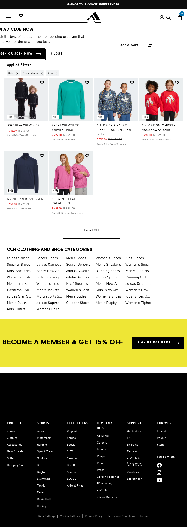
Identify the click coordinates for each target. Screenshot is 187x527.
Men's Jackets (47, 290)
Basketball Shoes (20, 290)
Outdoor (42, 458)
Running (42, 444)
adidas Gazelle (77, 271)
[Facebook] (159, 465)
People (101, 456)
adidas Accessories (79, 277)
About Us (103, 435)
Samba (71, 437)
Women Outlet (47, 309)
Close (57, 53)
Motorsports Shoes (49, 296)
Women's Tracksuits (49, 284)
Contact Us (134, 431)
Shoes (11, 431)
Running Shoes (108, 271)
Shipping (132, 444)
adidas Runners (107, 497)
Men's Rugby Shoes (109, 303)
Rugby (41, 472)
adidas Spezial (107, 277)
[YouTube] (159, 480)
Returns (132, 451)
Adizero (72, 472)
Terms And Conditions (121, 516)
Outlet (11, 458)
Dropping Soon (16, 465)
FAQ (129, 437)
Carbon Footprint (108, 476)
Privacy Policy (94, 516)
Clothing (12, 437)
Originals (72, 431)
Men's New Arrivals (109, 284)
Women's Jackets (79, 290)
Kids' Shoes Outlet (138, 296)
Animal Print (75, 485)
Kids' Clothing (47, 277)
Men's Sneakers (108, 265)
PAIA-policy (104, 483)
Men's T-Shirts (137, 271)
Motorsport (44, 437)
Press (100, 470)
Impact (101, 449)
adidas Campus (48, 265)
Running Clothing (138, 277)
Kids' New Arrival (109, 290)
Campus (72, 458)
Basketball (44, 499)
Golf (39, 465)
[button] (14, 73)
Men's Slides (76, 296)
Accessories (14, 444)
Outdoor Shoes (77, 303)
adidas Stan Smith (20, 296)
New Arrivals (15, 451)
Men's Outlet (17, 303)
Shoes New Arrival (49, 271)
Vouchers (133, 472)
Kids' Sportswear (79, 284)
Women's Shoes (108, 258)
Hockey (41, 506)
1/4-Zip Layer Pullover (25, 199)
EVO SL (71, 478)
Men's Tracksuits (20, 284)
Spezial (71, 444)
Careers (102, 442)
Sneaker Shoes (18, 265)
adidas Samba (18, 258)
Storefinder (134, 478)
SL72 (70, 451)
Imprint (144, 516)
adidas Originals (138, 284)
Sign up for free (154, 342)
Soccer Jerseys (78, 265)
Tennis (41, 485)
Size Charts (134, 465)
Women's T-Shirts (20, 277)
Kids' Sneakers (19, 271)
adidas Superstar (49, 303)
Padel (40, 492)
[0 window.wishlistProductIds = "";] (21, 16)
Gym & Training (47, 451)
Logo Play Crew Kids (23, 125)
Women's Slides (108, 296)
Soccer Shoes (47, 258)
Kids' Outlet (16, 309)
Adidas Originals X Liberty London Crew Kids (114, 130)
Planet (101, 463)
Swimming (43, 478)
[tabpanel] (93, 155)
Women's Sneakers (138, 265)
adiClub (102, 490)
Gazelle (72, 465)
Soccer (41, 431)
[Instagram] (159, 472)
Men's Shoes (76, 258)
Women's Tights (138, 303)
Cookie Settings (70, 516)
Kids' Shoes (134, 258)
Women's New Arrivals (138, 290)
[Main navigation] (8, 16)
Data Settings (46, 516)
